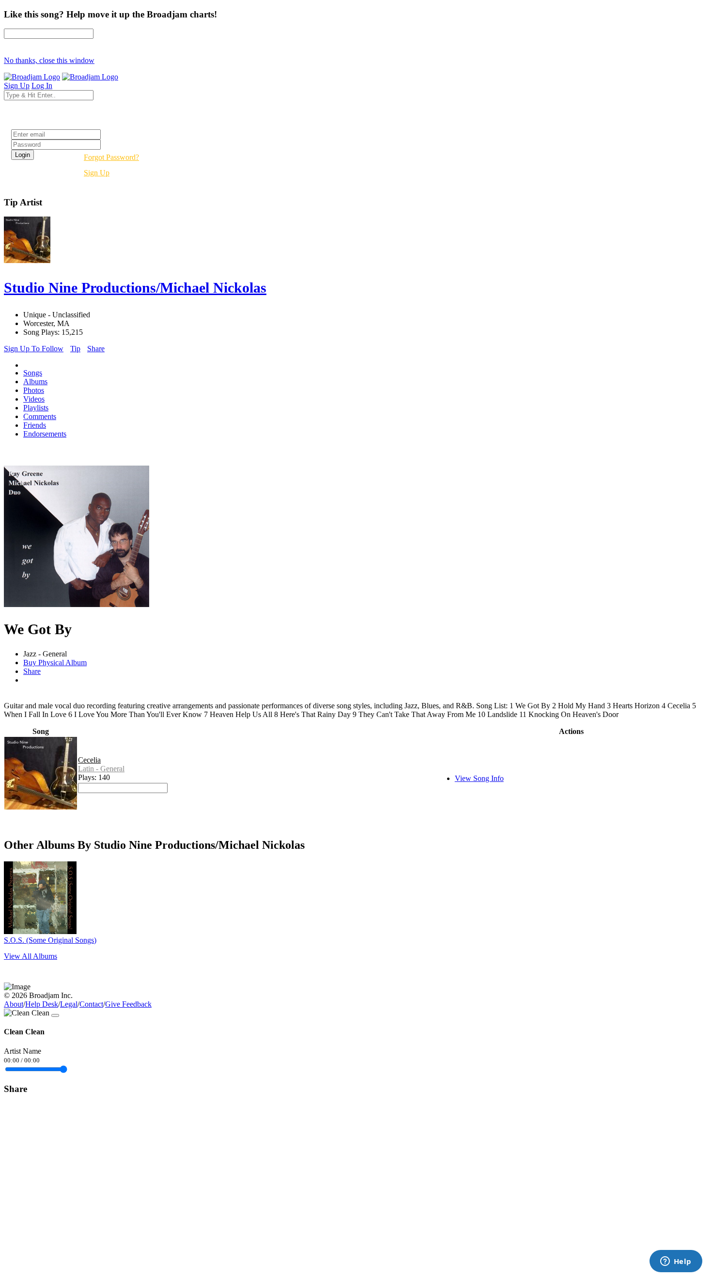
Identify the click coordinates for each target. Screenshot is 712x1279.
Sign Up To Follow (33, 348)
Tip (75, 348)
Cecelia (89, 760)
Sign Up (96, 173)
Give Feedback (128, 1004)
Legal (68, 1004)
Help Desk (41, 1004)
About (13, 1004)
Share (96, 348)
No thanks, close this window (49, 60)
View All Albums (30, 956)
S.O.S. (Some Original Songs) (50, 940)
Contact (91, 1004)
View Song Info (479, 778)
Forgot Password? (111, 157)
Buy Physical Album (55, 662)
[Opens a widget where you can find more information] (675, 1262)
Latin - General (101, 768)
